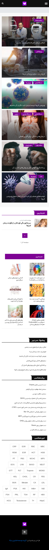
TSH (25, 494)
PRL (16, 494)
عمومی (16, 114)
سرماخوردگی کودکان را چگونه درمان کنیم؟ (17, 224)
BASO (31, 464)
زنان (41, 176)
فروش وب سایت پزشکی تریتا (33, 74)
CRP (14, 446)
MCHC (32, 458)
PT (14, 458)
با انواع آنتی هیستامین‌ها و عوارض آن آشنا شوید (15, 300)
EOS (13, 464)
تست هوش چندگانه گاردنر (38, 429)
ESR (24, 446)
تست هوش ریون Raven (39, 425)
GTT (10, 470)
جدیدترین (39, 256)
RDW (14, 452)
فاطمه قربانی (23, 220)
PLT (19, 470)
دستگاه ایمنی (38, 82)
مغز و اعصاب (28, 145)
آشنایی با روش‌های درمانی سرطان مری (15, 278)
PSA (15, 488)
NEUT (42, 464)
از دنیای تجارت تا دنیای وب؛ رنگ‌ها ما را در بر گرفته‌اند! (36, 278)
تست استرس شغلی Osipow (37, 384)
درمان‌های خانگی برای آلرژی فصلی (32, 136)
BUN (14, 482)
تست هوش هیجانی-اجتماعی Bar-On (35, 411)
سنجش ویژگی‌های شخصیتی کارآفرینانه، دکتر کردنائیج (30, 402)
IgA (6, 488)
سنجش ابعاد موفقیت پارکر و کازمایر (36, 389)
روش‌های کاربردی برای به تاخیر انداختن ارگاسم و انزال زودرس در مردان (14, 322)
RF (34, 494)
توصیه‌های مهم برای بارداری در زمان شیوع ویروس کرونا (25, 197)
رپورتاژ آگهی (39, 51)
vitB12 (33, 488)
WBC (43, 446)
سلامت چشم (39, 20)
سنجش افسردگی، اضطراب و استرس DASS (33, 398)
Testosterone (21, 500)
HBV (43, 494)
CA (34, 482)
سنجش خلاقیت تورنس (39, 393)
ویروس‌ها (28, 82)
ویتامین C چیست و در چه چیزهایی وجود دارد (36, 300)
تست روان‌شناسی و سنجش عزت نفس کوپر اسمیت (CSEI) (29, 407)
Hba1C (42, 500)
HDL (15, 476)
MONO (42, 470)
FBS (43, 476)
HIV (24, 488)
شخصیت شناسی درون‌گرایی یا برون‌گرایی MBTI (32, 416)
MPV (43, 458)
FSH (7, 494)
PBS (22, 458)
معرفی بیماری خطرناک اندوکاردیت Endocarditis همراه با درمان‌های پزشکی (36, 322)
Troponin (30, 470)
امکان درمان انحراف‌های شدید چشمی (30, 43)
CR (34, 476)
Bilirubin (25, 482)
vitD (43, 488)
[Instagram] (24, 532)
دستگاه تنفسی (27, 114)
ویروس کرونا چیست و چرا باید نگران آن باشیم (27, 105)
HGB (43, 452)
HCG (9, 500)
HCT (33, 452)
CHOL (24, 476)
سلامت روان (39, 145)
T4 (33, 500)
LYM (22, 464)
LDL (43, 482)
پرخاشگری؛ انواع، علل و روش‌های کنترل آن (28, 167)
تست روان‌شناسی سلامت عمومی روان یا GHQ (33, 420)
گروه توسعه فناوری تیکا (17, 540)
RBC (33, 446)
